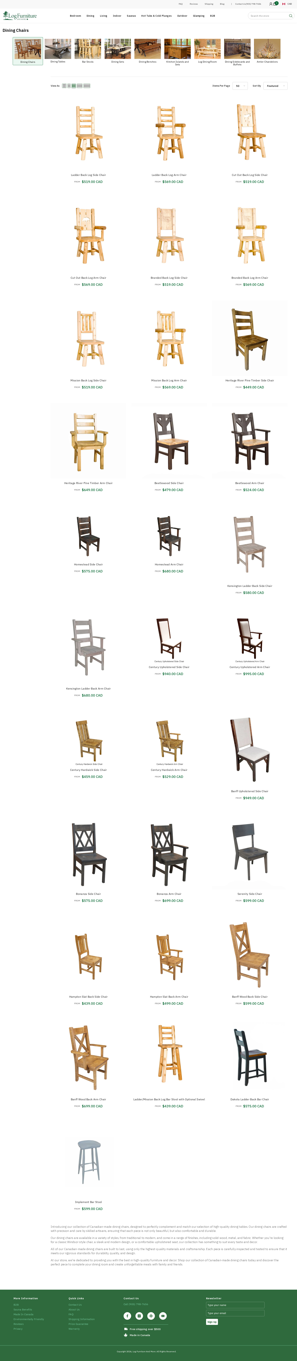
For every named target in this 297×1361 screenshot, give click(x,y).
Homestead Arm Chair (169, 564)
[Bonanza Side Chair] (88, 851)
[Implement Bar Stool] (88, 1159)
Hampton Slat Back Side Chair (88, 996)
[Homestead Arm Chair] (169, 533)
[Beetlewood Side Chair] (169, 441)
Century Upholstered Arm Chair (250, 667)
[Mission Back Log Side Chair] (88, 338)
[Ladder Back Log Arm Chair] (169, 132)
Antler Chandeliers (267, 61)
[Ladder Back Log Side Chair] (88, 132)
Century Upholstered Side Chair (169, 667)
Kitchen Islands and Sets (177, 63)
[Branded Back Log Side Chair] (169, 235)
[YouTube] (163, 1316)
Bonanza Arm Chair (169, 894)
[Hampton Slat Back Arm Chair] (169, 954)
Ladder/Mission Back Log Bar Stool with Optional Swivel (169, 1099)
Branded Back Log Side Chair (169, 277)
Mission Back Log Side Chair (88, 380)
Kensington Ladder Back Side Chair (249, 586)
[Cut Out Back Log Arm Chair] (88, 235)
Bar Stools (88, 61)
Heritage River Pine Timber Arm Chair (88, 483)
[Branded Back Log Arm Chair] (250, 235)
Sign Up (212, 1322)
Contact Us (240, 4)
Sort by (257, 85)
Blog (222, 4)
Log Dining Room (207, 61)
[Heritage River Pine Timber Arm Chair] (88, 441)
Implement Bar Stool (88, 1202)
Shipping (209, 4)
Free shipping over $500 (145, 1329)
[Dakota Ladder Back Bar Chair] (250, 1057)
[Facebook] (127, 1316)
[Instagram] (139, 1316)
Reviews (194, 4)
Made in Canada (140, 1335)
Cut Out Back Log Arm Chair (88, 277)
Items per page (221, 85)
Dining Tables (58, 61)
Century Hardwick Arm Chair (169, 770)
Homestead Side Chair (88, 564)
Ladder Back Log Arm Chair (169, 175)
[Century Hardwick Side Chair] (88, 738)
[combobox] (267, 15)
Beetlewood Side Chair (169, 483)
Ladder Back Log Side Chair (88, 175)
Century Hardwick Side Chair (88, 770)
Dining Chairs (27, 62)
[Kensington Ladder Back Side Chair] (250, 543)
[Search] (271, 15)
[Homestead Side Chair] (88, 533)
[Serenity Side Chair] (250, 851)
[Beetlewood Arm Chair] (250, 441)
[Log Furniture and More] (28, 49)
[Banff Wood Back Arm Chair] (88, 1057)
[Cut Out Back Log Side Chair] (250, 132)
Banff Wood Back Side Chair (250, 996)
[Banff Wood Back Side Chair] (250, 954)
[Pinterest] (151, 1316)
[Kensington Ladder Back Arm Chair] (88, 646)
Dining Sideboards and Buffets (237, 63)
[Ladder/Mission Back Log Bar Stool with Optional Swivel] (169, 1057)
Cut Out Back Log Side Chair (250, 175)
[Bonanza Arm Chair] (169, 851)
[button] (64, 86)
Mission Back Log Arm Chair (169, 380)
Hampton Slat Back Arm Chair (169, 996)
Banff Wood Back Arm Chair (88, 1099)
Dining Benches (147, 61)
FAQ (181, 4)
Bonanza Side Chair (88, 894)
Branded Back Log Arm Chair (250, 277)
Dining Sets (117, 61)
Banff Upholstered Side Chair (249, 791)
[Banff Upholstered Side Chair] (250, 749)
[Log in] (271, 4)
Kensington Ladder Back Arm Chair (88, 688)
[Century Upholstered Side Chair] (169, 636)
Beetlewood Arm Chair (249, 483)
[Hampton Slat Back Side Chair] (88, 954)
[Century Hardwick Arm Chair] (169, 738)
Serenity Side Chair (250, 894)
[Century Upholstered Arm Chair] (250, 636)
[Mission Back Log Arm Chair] (169, 338)
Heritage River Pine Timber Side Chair (250, 380)
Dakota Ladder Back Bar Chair (249, 1099)
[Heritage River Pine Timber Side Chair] (250, 338)
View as (55, 85)
